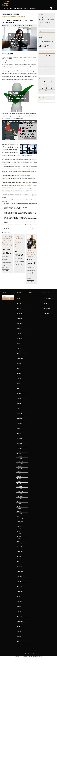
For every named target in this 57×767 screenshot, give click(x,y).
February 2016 (19, 543)
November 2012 (20, 623)
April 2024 (19, 348)
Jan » (43, 92)
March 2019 (19, 453)
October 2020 (19, 418)
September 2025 (20, 323)
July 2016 (18, 531)
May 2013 (19, 608)
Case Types (26, 8)
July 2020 (18, 426)
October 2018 (19, 466)
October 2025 (19, 320)
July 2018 (18, 473)
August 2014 (19, 576)
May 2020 (19, 431)
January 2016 (19, 546)
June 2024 (19, 343)
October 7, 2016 (7, 249)
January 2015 (19, 566)
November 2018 (20, 463)
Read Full (6, 271)
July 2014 (18, 578)
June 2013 (19, 606)
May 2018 (19, 478)
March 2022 (19, 388)
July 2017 (18, 501)
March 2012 (19, 641)
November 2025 (20, 318)
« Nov (40, 92)
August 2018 (19, 471)
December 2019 (20, 441)
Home (45, 305)
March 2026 (19, 308)
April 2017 (19, 508)
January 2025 (19, 338)
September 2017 (20, 496)
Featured (45, 303)
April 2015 (19, 558)
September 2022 (20, 376)
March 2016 (19, 541)
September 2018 (20, 468)
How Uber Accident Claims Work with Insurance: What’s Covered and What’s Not (46, 36)
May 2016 (19, 536)
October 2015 (19, 553)
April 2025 (19, 333)
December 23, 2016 (6, 25)
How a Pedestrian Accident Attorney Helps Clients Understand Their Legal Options (47, 61)
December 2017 (20, 491)
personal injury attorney (14, 144)
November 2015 (20, 551)
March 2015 (19, 561)
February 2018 (19, 486)
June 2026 (19, 300)
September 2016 (20, 526)
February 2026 (19, 310)
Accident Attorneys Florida (6, 3)
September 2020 (20, 421)
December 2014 (20, 568)
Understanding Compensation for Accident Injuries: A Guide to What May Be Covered (46, 45)
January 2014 (19, 588)
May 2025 (19, 330)
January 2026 (19, 313)
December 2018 (20, 461)
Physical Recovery (8, 8)
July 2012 (18, 633)
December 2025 (20, 315)
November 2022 (20, 371)
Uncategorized (16, 14)
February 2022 (19, 391)
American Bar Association (20, 175)
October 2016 (19, 523)
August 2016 (19, 528)
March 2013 (19, 613)
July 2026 (18, 298)
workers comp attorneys (20, 71)
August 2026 (19, 295)
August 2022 (19, 378)
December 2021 (20, 396)
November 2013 (20, 593)
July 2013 (18, 603)
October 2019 (19, 443)
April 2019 (19, 451)
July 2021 (18, 401)
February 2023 (19, 368)
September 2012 (20, 628)
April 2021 (19, 408)
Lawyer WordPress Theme (25, 653)
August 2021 (19, 398)
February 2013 (19, 616)
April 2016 (19, 538)
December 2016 (20, 518)
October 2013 (19, 596)
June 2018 (19, 476)
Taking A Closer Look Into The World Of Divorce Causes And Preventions (19, 243)
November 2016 (20, 521)
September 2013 (20, 598)
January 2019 (19, 458)
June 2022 (19, 383)
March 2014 (19, 583)
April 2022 (19, 386)
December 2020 (20, 413)
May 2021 (19, 406)
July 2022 (18, 381)
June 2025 (19, 328)
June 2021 (19, 403)
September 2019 (20, 446)
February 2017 (19, 513)
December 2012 (20, 621)
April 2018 (19, 481)
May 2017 (19, 506)
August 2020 (19, 423)
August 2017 (19, 498)
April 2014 (19, 581)
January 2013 (19, 618)
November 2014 (20, 571)
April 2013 (19, 611)
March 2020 (19, 433)
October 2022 (19, 373)
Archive (45, 295)
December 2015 (20, 548)
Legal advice (33, 8)
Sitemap (40, 656)
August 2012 (19, 631)
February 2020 (19, 436)
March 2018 (19, 483)
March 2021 (19, 411)
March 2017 (19, 511)
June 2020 (19, 428)
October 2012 (19, 626)
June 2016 (19, 533)
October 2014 (19, 573)
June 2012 (19, 636)
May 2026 (19, 303)
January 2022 (19, 393)
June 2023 (19, 363)
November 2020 (20, 416)
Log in (31, 295)
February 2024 (19, 353)
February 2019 (19, 456)
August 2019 (19, 448)
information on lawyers (23, 176)
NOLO (3, 176)
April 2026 (19, 305)
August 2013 (19, 601)
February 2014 (19, 586)
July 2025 (18, 325)
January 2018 (19, 488)
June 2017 (19, 503)
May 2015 (19, 556)
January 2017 (19, 516)
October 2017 (19, 493)
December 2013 (20, 591)
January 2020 (19, 438)
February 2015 (19, 563)
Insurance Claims (18, 8)
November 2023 (20, 358)
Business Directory (47, 298)
